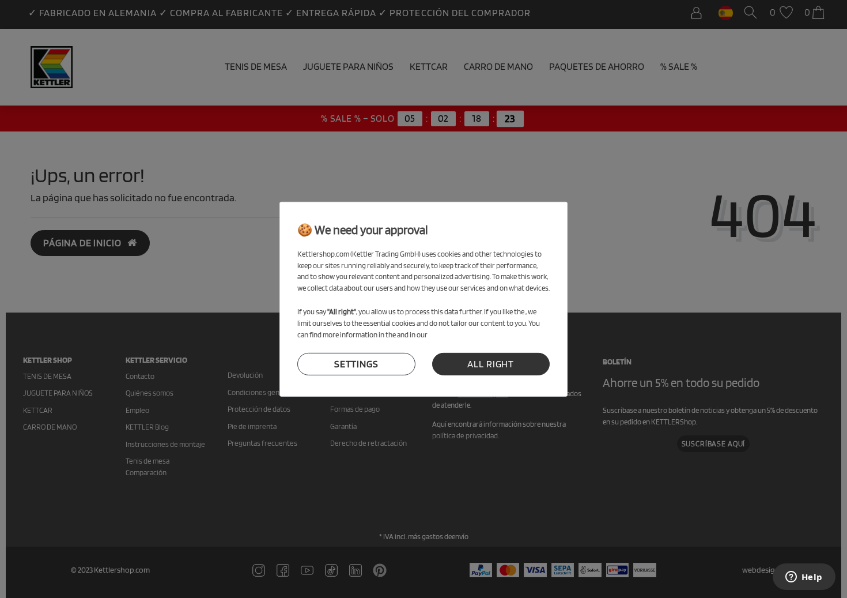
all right (490, 364)
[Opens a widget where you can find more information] (803, 577)
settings (356, 364)
